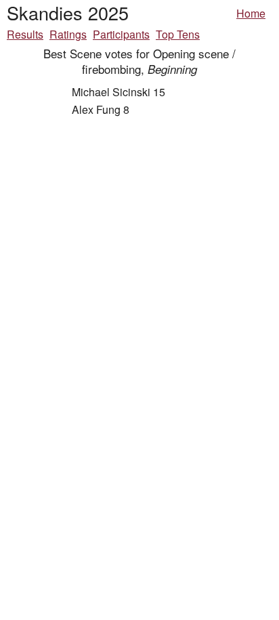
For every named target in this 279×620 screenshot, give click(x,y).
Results (25, 34)
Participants (121, 34)
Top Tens (178, 34)
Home (250, 13)
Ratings (68, 34)
